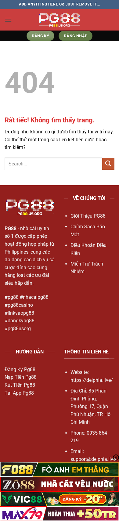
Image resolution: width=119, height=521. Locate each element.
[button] (8, 19)
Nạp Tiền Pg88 (21, 377)
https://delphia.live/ (91, 380)
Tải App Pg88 (19, 393)
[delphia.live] (59, 20)
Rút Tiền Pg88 (20, 385)
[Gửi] (108, 164)
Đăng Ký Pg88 (20, 369)
